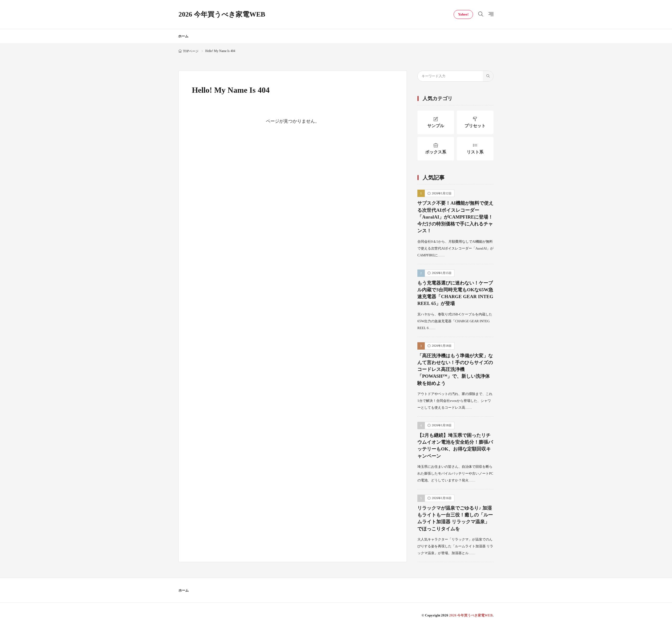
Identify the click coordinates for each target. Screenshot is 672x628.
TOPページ (190, 51)
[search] (488, 76)
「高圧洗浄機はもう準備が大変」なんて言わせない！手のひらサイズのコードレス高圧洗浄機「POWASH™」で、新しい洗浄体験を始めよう (455, 369)
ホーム (183, 36)
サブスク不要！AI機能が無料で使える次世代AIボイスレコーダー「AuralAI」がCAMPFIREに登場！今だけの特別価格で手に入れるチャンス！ (455, 216)
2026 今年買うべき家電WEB (221, 14)
